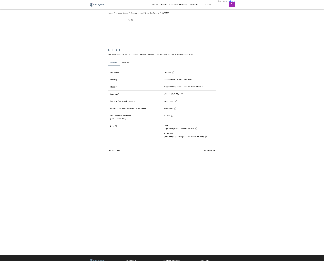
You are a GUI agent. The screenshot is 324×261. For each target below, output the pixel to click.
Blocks (155, 4)
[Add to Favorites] (128, 20)
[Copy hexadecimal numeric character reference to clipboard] (175, 108)
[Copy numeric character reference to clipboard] (176, 101)
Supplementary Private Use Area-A (145, 13)
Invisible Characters (178, 4)
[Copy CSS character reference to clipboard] (172, 115)
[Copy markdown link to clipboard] (205, 136)
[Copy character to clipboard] (131, 20)
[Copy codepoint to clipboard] (173, 72)
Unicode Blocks (122, 13)
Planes (164, 4)
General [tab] (114, 63)
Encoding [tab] (126, 63)
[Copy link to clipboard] (196, 128)
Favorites (193, 4)
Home (110, 13)
